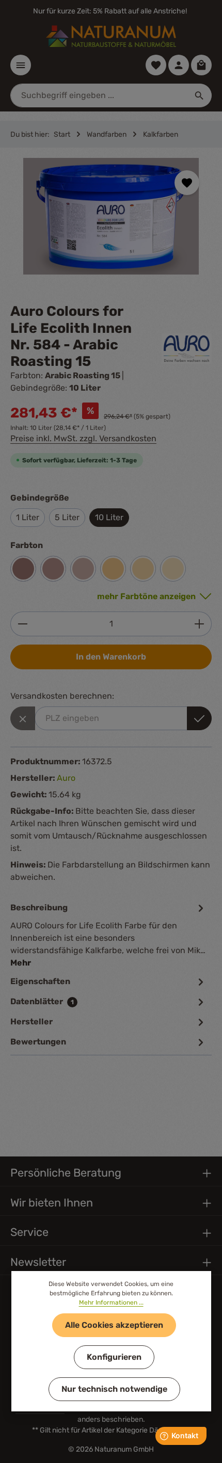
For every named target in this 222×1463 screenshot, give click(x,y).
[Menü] (20, 65)
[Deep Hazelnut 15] (53, 569)
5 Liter (67, 517)
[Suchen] (199, 95)
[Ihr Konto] (178, 65)
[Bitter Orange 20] (143, 569)
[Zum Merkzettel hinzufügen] (187, 182)
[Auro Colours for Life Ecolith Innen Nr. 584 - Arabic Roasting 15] (111, 216)
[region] (111, 225)
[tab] (108, 935)
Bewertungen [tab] (38, 1042)
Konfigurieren (114, 1357)
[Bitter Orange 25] (173, 569)
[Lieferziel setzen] (199, 718)
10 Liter (109, 517)
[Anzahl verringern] (22, 624)
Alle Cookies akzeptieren (114, 1325)
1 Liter (27, 517)
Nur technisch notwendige (114, 1389)
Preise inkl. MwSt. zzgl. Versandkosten (83, 438)
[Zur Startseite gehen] (111, 36)
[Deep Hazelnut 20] (83, 569)
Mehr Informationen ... (111, 1302)
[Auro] (187, 348)
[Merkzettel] (156, 65)
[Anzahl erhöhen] (199, 624)
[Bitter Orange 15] (113, 569)
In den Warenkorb (111, 657)
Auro (66, 778)
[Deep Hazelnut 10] (23, 569)
